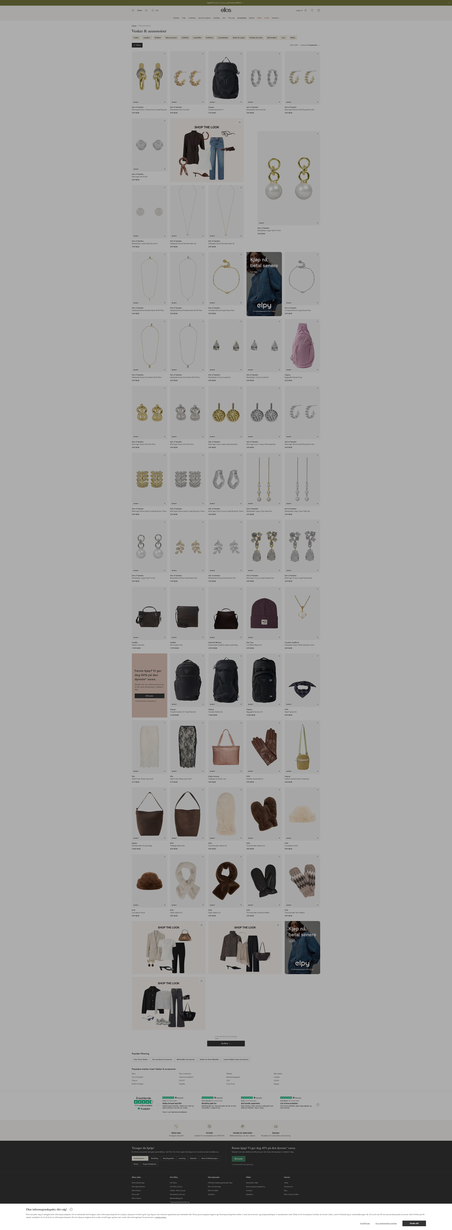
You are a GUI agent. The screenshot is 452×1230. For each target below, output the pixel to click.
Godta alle (414, 1223)
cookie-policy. (160, 1217)
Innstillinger (365, 1223)
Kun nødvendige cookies (386, 1223)
